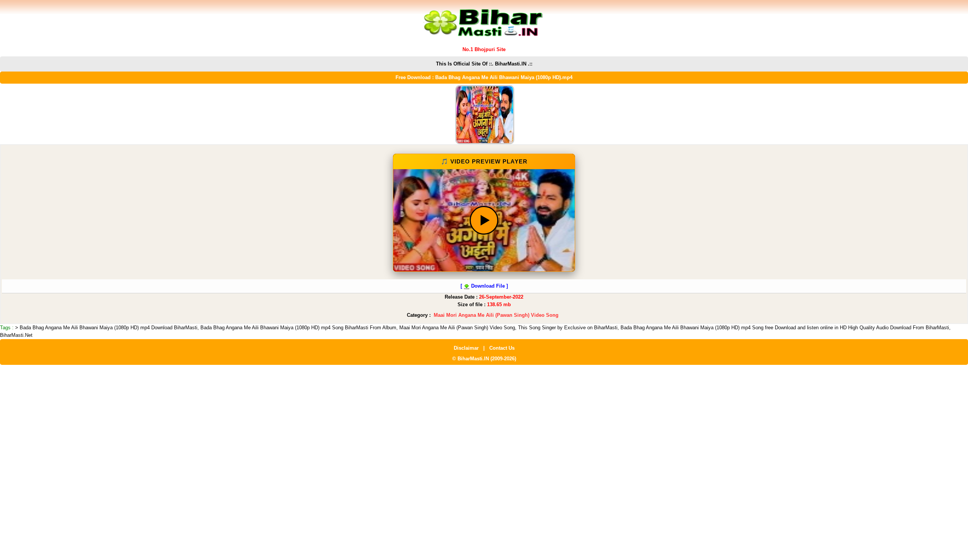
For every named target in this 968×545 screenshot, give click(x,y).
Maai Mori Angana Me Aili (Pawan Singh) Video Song (496, 315)
